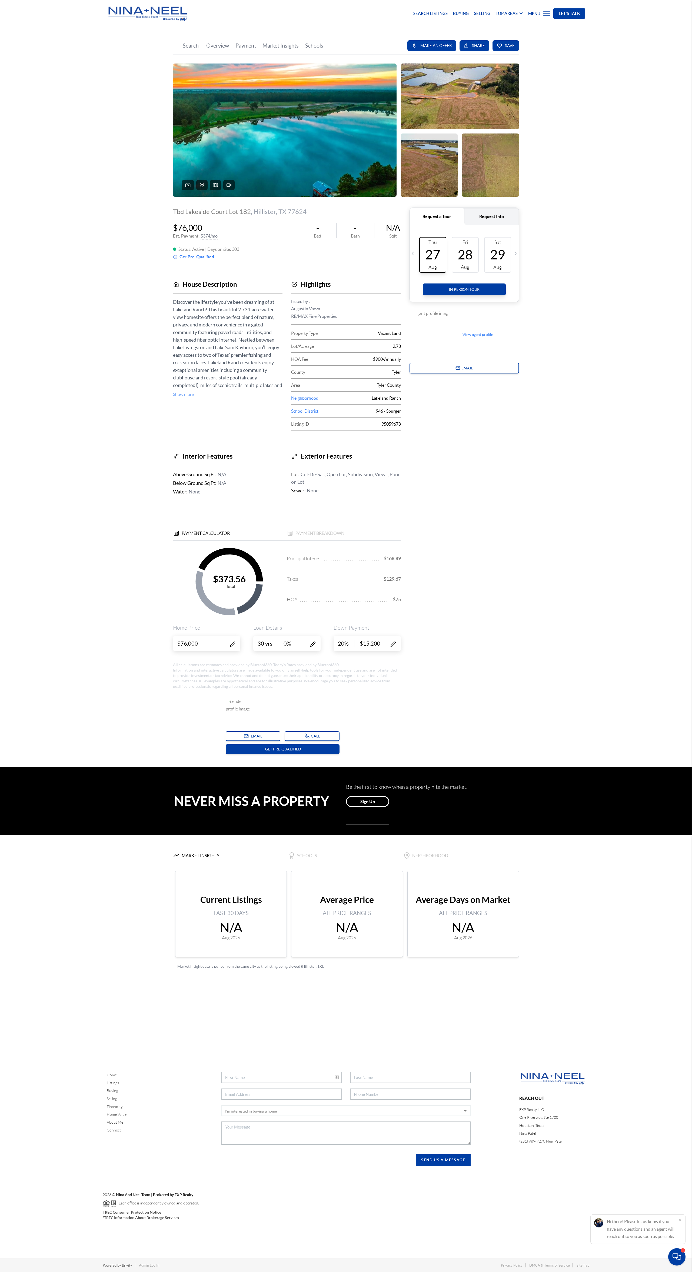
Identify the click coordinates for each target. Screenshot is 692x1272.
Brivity (127, 1265)
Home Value (117, 1114)
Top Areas (507, 13)
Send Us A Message (443, 1160)
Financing (114, 1106)
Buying (112, 1091)
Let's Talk (569, 13)
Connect (114, 1130)
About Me (115, 1122)
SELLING (482, 13)
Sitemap (583, 1265)
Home (112, 1075)
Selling (112, 1099)
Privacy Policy (512, 1265)
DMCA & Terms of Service (549, 1265)
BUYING (461, 13)
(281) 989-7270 (532, 1141)
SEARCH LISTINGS (430, 13)
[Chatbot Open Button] (677, 1257)
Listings (113, 1083)
